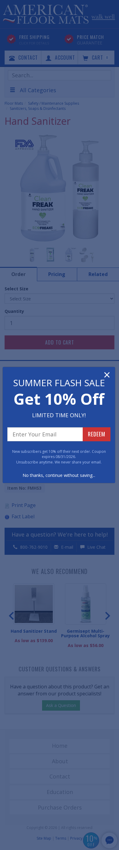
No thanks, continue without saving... (59, 475)
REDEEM (96, 434)
